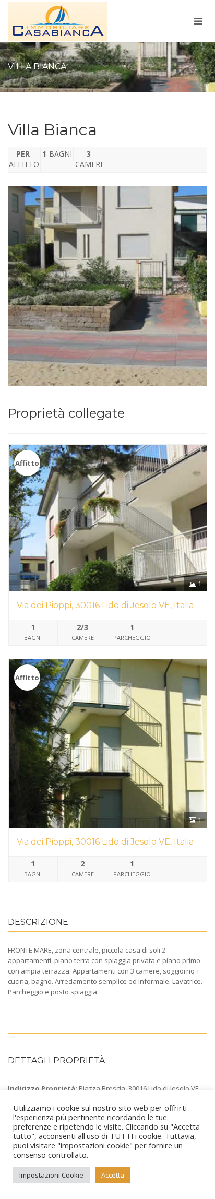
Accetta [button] (112, 1175)
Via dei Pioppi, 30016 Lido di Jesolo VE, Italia (105, 605)
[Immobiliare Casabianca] (72, 24)
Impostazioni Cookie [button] (51, 1175)
